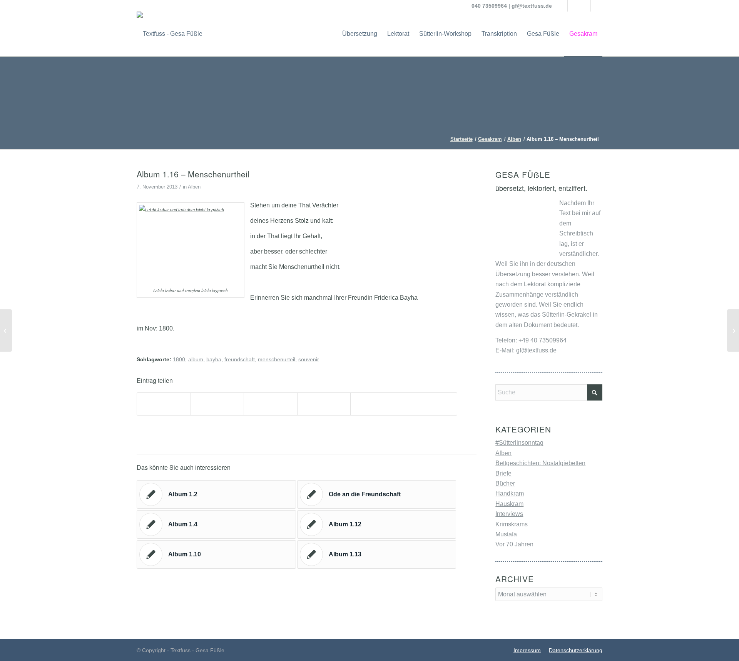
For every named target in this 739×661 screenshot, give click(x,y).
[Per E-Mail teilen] (430, 404)
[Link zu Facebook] (561, 6)
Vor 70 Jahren (514, 544)
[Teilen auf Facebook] (164, 404)
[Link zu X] (573, 6)
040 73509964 (489, 6)
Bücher (505, 483)
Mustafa (506, 534)
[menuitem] (359, 34)
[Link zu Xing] (596, 6)
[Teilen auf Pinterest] (324, 404)
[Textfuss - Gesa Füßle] (169, 34)
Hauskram (509, 504)
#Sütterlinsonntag (519, 442)
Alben (194, 187)
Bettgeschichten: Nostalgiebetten (540, 463)
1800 (179, 359)
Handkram (509, 493)
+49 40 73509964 (542, 340)
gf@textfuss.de (532, 6)
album (195, 359)
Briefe (503, 473)
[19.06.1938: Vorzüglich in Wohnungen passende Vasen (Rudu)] (6, 330)
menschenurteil (276, 359)
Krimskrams (511, 524)
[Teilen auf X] (217, 404)
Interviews (509, 514)
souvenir (308, 359)
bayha (213, 359)
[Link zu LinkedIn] (584, 6)
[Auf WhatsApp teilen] (270, 404)
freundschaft (239, 359)
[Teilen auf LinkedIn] (377, 404)
